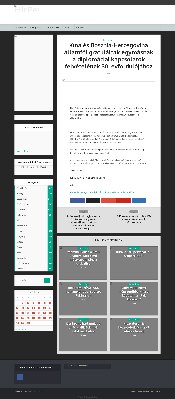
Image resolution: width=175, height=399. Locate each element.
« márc (17, 330)
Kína (132, 192)
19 (44, 313)
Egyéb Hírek (108, 40)
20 (50, 313)
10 (33, 308)
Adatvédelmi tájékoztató (140, 392)
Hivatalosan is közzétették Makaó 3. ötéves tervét (134, 327)
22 (23, 318)
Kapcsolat (81, 27)
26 (44, 318)
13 (50, 308)
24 (34, 318)
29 (23, 323)
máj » (24, 330)
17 (33, 313)
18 (39, 313)
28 (17, 323)
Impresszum (72, 365)
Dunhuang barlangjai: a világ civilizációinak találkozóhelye (83, 327)
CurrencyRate (22, 151)
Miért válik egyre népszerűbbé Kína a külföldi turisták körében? (134, 293)
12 (44, 308)
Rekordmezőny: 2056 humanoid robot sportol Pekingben (83, 291)
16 (28, 313)
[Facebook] (20, 377)
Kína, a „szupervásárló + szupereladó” (134, 254)
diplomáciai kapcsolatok (117, 192)
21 (17, 318)
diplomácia (99, 192)
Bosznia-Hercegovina (81, 192)
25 (39, 318)
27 (50, 318)
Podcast (68, 27)
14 (17, 313)
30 (28, 323)
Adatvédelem (83, 365)
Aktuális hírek (54, 27)
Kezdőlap (21, 27)
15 (23, 313)
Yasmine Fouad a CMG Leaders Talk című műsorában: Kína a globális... (83, 257)
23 (28, 318)
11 (39, 308)
